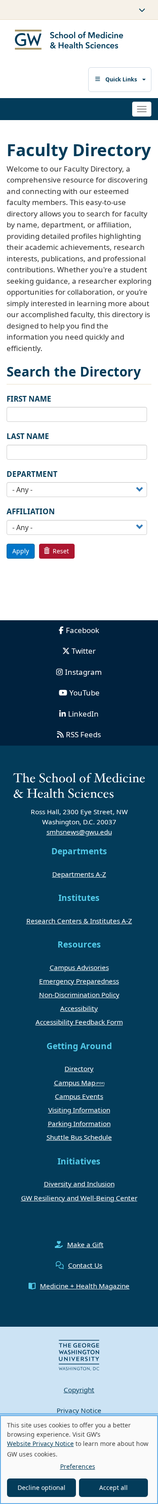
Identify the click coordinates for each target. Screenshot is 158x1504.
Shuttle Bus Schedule (79, 1137)
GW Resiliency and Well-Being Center (79, 1197)
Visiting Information (79, 1109)
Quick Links (121, 79)
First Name (29, 399)
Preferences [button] (77, 1466)
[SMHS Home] (69, 40)
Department (32, 474)
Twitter (84, 651)
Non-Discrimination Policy (79, 994)
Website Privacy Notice (40, 1443)
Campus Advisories (79, 967)
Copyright (79, 1389)
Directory (79, 1068)
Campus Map (74, 1082)
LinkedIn (83, 714)
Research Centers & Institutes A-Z (79, 920)
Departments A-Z (79, 874)
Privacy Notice (79, 1410)
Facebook (82, 630)
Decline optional (41, 1487)
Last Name (28, 436)
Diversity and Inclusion (79, 1183)
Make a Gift (85, 1244)
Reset (60, 551)
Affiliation (31, 511)
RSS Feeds (83, 734)
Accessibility (79, 1008)
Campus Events (79, 1096)
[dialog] (79, 1459)
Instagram (83, 672)
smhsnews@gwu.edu (79, 831)
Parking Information (79, 1123)
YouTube (84, 693)
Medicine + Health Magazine (84, 1285)
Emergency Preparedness (79, 981)
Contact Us (85, 1265)
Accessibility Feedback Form (79, 1021)
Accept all (113, 1487)
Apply (20, 551)
